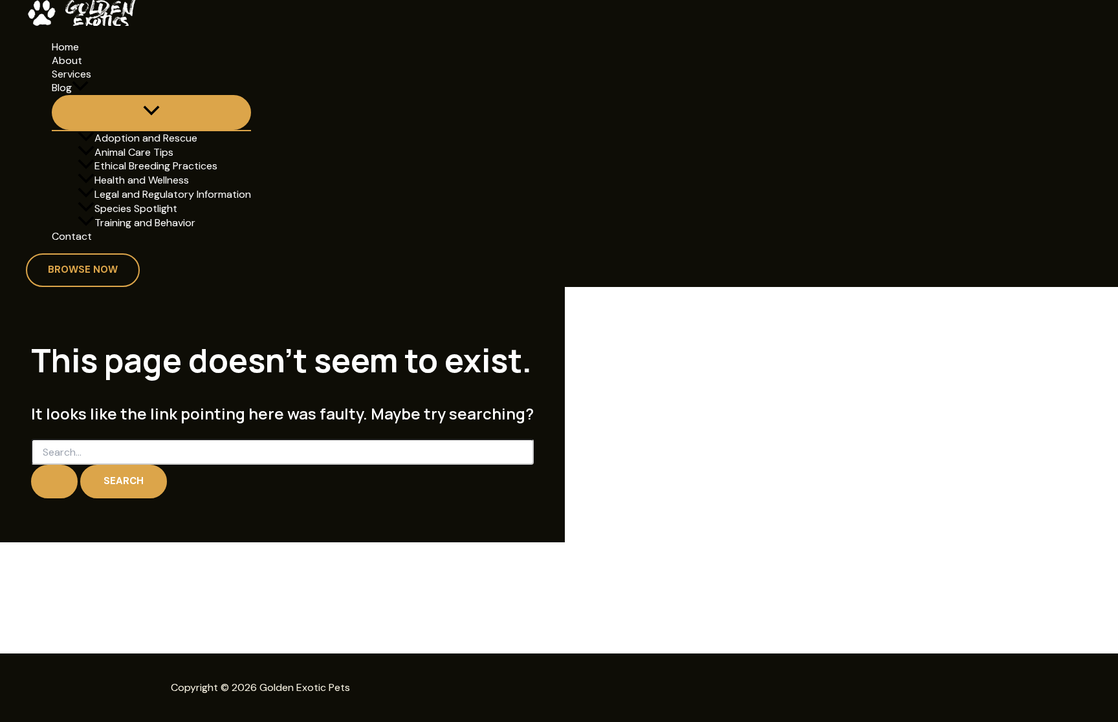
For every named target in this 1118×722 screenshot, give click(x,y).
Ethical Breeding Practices (155, 166)
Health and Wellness (141, 180)
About (67, 60)
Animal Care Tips (133, 152)
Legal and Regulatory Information (172, 194)
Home (65, 47)
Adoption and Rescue (145, 138)
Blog (62, 87)
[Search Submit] (54, 481)
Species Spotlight (135, 208)
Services (71, 74)
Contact (72, 236)
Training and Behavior (144, 222)
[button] (80, 88)
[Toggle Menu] (151, 112)
